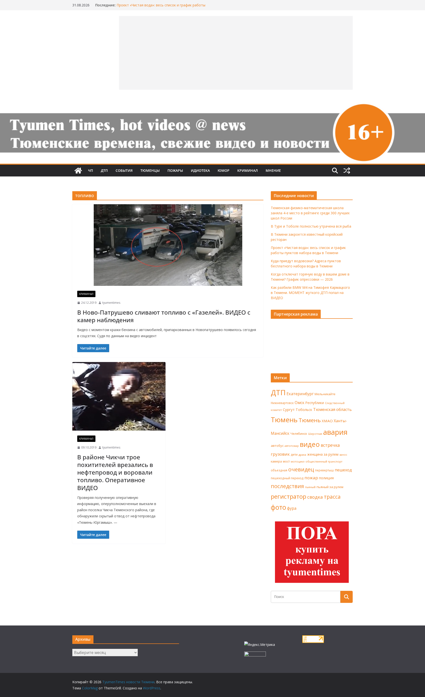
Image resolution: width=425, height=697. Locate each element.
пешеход (343, 470)
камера (276, 461)
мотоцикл (297, 461)
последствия (287, 486)
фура (291, 508)
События (124, 170)
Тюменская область (332, 409)
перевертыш (324, 470)
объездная (279, 470)
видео (310, 444)
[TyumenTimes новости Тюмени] (78, 170)
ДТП (104, 170)
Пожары (175, 170)
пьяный (310, 487)
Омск (299, 402)
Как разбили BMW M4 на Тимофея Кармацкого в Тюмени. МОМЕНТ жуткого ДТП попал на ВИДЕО (310, 292)
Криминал (247, 170)
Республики (314, 402)
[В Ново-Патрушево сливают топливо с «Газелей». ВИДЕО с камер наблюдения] (167, 245)
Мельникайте (325, 394)
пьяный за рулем (330, 487)
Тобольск (304, 409)
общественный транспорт (323, 461)
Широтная (315, 434)
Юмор (223, 170)
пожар (311, 477)
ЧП (90, 170)
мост (286, 461)
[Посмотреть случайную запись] (347, 170)
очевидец (301, 469)
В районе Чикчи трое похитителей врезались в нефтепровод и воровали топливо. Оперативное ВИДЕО (115, 472)
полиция (326, 478)
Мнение (273, 170)
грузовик (280, 454)
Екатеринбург (300, 393)
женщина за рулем (322, 454)
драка (302, 454)
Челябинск (298, 433)
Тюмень (284, 419)
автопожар (292, 446)
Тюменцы (150, 170)
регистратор (288, 496)
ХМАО (327, 420)
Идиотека (200, 170)
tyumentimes (111, 303)
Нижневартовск (282, 403)
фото (278, 507)
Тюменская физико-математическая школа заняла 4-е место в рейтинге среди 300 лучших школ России (310, 212)
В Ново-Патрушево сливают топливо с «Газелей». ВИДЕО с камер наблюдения (163, 316)
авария (335, 432)
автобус (277, 445)
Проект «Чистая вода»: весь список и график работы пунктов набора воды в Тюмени (161, 7)
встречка (330, 445)
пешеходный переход (287, 478)
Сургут (289, 409)
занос (343, 454)
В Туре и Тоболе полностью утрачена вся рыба (311, 226)
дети (294, 454)
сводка (315, 497)
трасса (332, 496)
